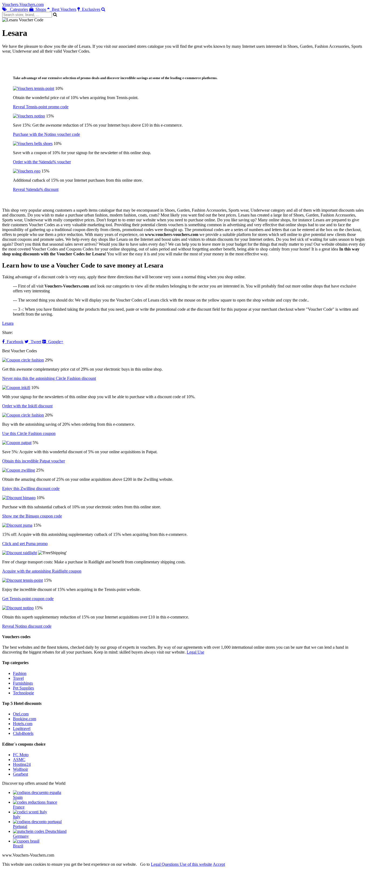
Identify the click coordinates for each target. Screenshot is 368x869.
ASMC (19, 759)
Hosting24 (22, 764)
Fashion (19, 673)
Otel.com (21, 714)
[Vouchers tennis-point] (33, 88)
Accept (219, 864)
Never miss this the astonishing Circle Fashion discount (49, 378)
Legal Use (195, 652)
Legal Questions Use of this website (181, 864)
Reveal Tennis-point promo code (40, 106)
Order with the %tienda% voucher (42, 162)
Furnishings (23, 683)
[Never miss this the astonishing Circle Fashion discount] (23, 360)
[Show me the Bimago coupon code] (19, 497)
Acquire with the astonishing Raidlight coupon (41, 571)
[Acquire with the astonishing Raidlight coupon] (19, 552)
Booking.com (24, 718)
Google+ (54, 341)
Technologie (23, 693)
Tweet (35, 341)
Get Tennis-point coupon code (28, 598)
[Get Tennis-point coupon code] (22, 580)
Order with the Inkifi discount (27, 406)
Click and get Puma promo (25, 543)
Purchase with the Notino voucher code (46, 134)
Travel (18, 678)
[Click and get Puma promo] (17, 525)
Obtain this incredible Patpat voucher (33, 461)
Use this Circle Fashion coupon (28, 433)
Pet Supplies (23, 688)
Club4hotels (23, 733)
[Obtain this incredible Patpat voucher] (17, 442)
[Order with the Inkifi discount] (16, 387)
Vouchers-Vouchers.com (23, 4)
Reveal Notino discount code (26, 626)
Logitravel (21, 728)
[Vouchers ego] (26, 171)
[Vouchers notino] (29, 116)
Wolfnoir (20, 769)
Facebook (14, 341)
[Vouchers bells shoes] (33, 143)
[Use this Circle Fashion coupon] (23, 415)
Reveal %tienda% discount (35, 189)
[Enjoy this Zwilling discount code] (18, 470)
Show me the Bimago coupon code (32, 516)
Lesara (7, 323)
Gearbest (20, 774)
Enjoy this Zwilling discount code (31, 488)
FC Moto (21, 754)
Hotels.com (22, 723)
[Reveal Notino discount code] (18, 608)
